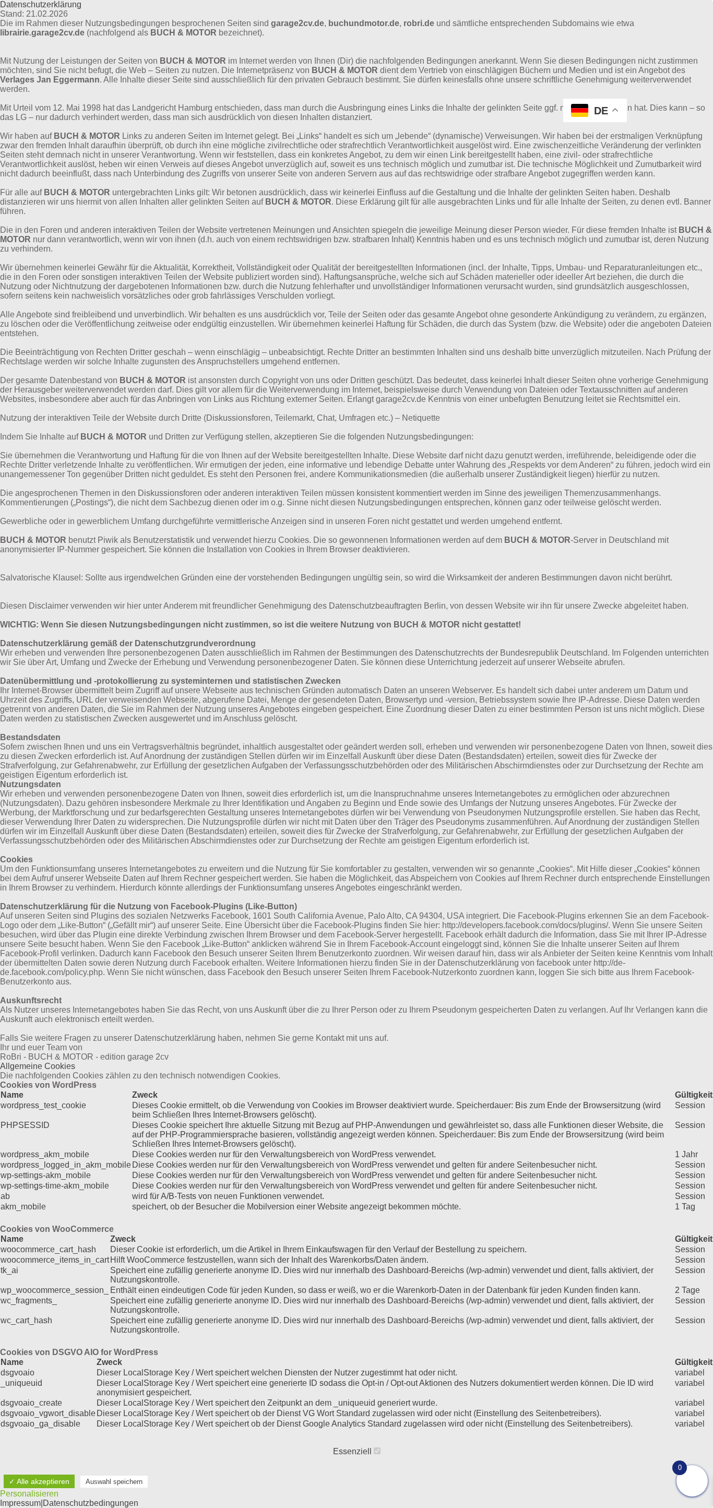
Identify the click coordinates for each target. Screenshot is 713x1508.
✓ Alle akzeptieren (39, 1481)
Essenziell (353, 1451)
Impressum (20, 1503)
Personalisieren (29, 1493)
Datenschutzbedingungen (90, 1503)
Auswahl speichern (114, 1482)
